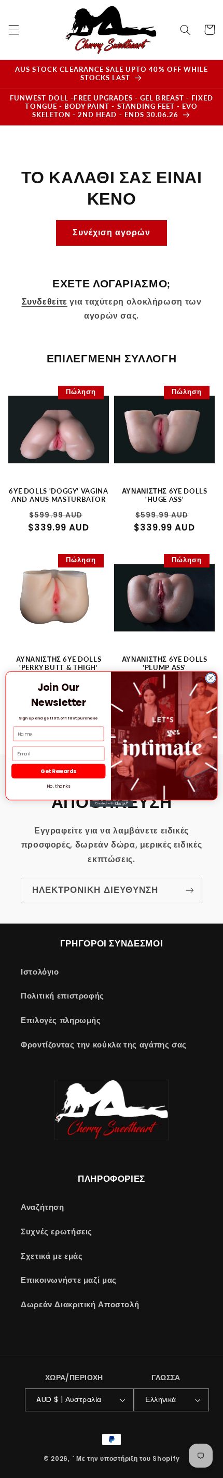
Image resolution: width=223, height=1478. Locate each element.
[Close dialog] (210, 678)
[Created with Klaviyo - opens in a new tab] (111, 803)
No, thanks (58, 786)
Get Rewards (58, 771)
